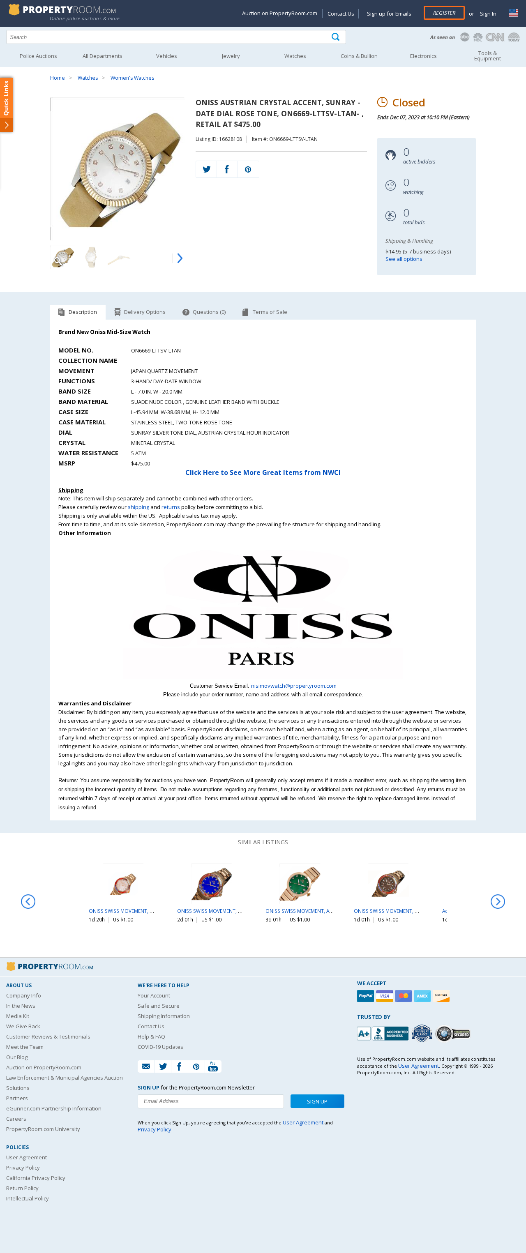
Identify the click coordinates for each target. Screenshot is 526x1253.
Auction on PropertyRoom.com (279, 13)
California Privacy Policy (35, 1178)
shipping (138, 507)
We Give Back (23, 1026)
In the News (20, 1005)
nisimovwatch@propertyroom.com (294, 685)
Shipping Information (164, 1016)
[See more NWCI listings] (263, 677)
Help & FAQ (151, 1036)
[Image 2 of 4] (91, 257)
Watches (88, 77)
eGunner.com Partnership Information (54, 1108)
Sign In (487, 13)
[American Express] (423, 996)
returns (170, 507)
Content (8, 104)
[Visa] (385, 996)
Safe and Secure (159, 1005)
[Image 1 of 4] (117, 169)
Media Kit (17, 1016)
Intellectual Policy (27, 1198)
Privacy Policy (23, 1167)
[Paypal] (366, 996)
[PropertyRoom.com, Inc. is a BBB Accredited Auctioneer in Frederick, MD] (384, 1032)
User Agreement (26, 1157)
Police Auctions (38, 56)
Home (57, 77)
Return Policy (22, 1188)
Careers (16, 1118)
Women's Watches (132, 77)
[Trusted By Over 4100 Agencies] (423, 1033)
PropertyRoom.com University (43, 1129)
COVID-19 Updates (160, 1046)
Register (444, 12)
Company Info (23, 995)
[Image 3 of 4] (120, 257)
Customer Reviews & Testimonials (48, 1036)
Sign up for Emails (389, 13)
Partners (17, 1098)
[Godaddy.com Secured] (454, 1033)
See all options (403, 259)
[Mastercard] (404, 996)
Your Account (154, 995)
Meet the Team (25, 1046)
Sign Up (317, 1101)
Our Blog (17, 1057)
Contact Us (341, 13)
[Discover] (442, 996)
